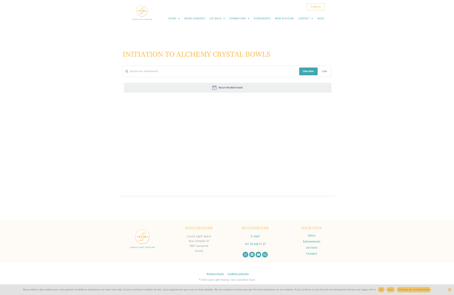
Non (390, 289)
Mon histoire (284, 18)
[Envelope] (265, 254)
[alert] (227, 88)
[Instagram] (245, 254)
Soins (172, 18)
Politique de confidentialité (413, 289)
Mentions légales (215, 273)
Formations (237, 18)
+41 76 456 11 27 (255, 244)
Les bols (215, 18)
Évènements (262, 18)
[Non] (449, 289)
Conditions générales (238, 273)
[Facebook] (252, 254)
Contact (304, 18)
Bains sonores (194, 18)
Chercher (308, 71)
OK (381, 289)
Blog (320, 18)
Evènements (311, 241)
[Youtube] (258, 254)
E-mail (255, 236)
